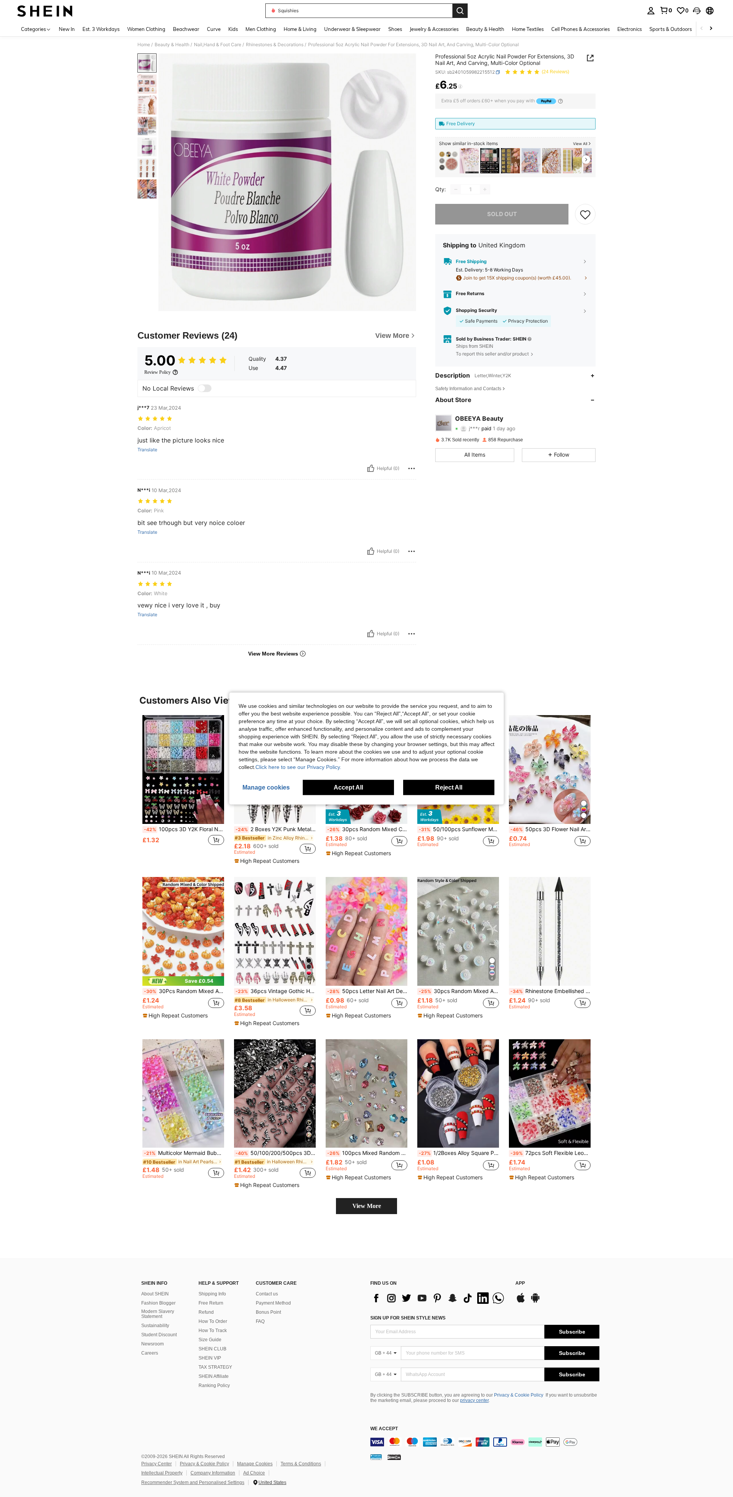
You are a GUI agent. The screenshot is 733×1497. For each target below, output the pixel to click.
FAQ (260, 1321)
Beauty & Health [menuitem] (485, 29)
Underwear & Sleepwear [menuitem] (352, 29)
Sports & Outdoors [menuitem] (670, 29)
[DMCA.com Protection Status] (394, 1456)
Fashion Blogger (158, 1303)
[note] (268, 861)
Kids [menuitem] (233, 29)
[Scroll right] (711, 28)
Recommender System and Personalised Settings (192, 1482)
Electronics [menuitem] (629, 29)
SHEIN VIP (210, 1358)
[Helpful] (370, 468)
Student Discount (159, 1334)
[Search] (460, 10)
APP (520, 1283)
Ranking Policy (214, 1385)
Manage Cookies (255, 1463)
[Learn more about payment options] (560, 101)
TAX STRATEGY (215, 1367)
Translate (147, 449)
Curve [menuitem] (214, 29)
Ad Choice (254, 1473)
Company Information (213, 1473)
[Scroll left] (701, 28)
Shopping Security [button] (476, 310)
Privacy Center (156, 1463)
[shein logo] (45, 10)
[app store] (520, 1301)
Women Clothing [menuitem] (146, 29)
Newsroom (152, 1344)
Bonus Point (268, 1312)
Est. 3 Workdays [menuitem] (100, 29)
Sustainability (155, 1325)
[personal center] (651, 10)
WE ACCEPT (384, 1428)
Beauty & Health (172, 44)
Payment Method (273, 1303)
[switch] (205, 388)
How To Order (213, 1321)
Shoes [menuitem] (395, 29)
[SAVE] (585, 214)
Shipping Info (212, 1294)
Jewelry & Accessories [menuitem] (434, 29)
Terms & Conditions (301, 1463)
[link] (665, 10)
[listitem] (448, 161)
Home (143, 44)
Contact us (267, 1294)
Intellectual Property (161, 1473)
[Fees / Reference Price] (460, 86)
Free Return (211, 1303)
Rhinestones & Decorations (275, 44)
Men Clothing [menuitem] (260, 29)
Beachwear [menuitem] (186, 29)
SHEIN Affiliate (214, 1376)
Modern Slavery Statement (157, 1314)
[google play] (535, 1301)
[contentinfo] (484, 1442)
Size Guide (210, 1339)
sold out (502, 214)
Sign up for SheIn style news (408, 1318)
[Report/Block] (411, 468)
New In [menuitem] (67, 29)
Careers (149, 1353)
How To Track (213, 1330)
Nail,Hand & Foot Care (217, 44)
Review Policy (157, 372)
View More (366, 1206)
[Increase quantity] (485, 189)
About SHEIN (155, 1294)
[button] (696, 10)
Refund (206, 1312)
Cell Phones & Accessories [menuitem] (580, 29)
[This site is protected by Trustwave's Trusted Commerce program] (376, 1456)
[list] (439, 1298)
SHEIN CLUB (212, 1349)
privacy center (474, 1400)
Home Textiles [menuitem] (528, 29)
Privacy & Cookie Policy (518, 1395)
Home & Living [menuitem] (300, 29)
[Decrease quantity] (456, 189)
